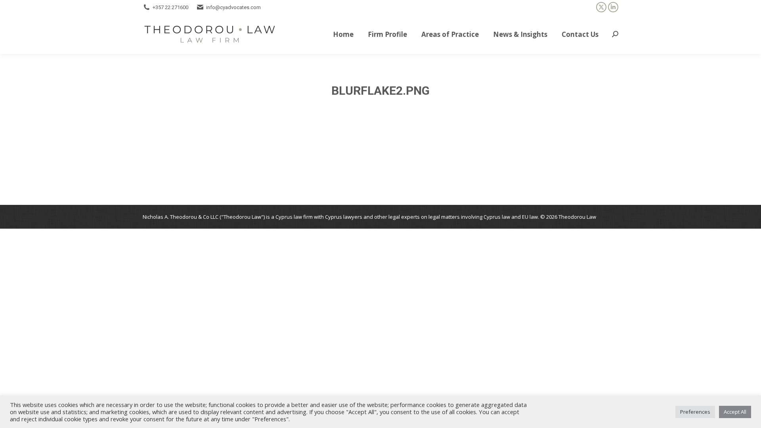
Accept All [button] (735, 411)
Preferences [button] (695, 411)
